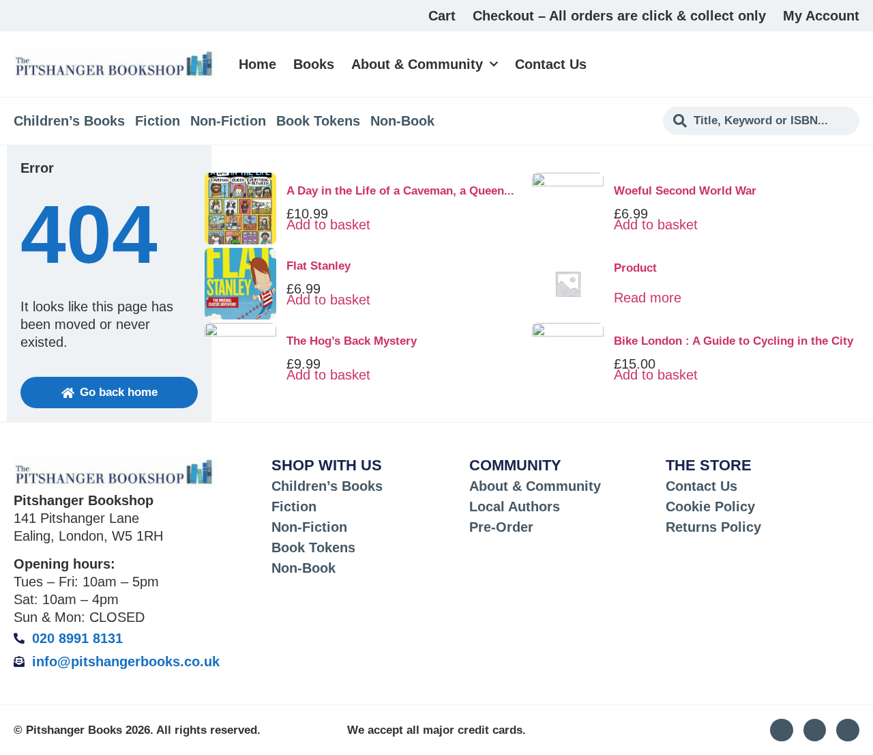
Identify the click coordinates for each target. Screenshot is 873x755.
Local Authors (514, 506)
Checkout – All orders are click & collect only (619, 15)
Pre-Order (501, 527)
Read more (647, 297)
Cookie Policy (710, 506)
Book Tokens (318, 120)
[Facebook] (847, 730)
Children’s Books (69, 120)
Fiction (157, 120)
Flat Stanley (318, 265)
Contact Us (551, 64)
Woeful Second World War (685, 190)
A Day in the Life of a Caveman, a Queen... (400, 190)
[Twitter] (815, 730)
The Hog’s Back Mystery (351, 340)
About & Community (417, 64)
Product (635, 267)
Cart (442, 15)
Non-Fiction (228, 120)
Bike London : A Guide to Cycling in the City (733, 340)
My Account (821, 15)
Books (313, 64)
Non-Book (402, 120)
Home (257, 64)
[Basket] (851, 64)
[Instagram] (781, 730)
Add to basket (328, 224)
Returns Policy (713, 527)
